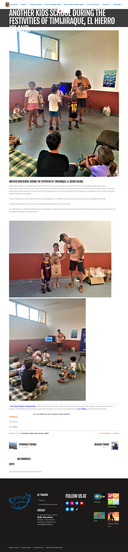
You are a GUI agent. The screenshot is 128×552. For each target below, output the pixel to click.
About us (42, 500)
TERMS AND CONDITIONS (54, 547)
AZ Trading (82, 409)
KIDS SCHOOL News (42, 433)
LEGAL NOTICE (26, 547)
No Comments (105, 433)
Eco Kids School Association (48, 504)
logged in (25, 471)
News (32, 433)
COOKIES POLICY (38, 547)
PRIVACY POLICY (14, 547)
